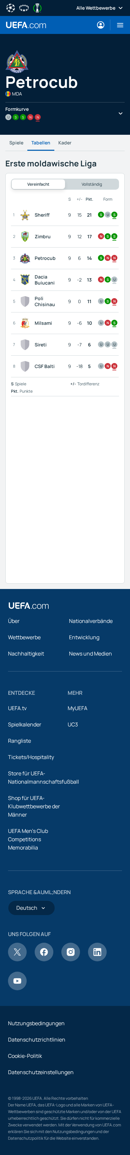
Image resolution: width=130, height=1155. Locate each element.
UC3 (73, 724)
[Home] (28, 605)
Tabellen (40, 142)
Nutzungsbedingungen (36, 1023)
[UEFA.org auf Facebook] (44, 959)
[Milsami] (26, 323)
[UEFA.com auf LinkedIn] (97, 959)
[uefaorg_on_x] (17, 959)
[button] (117, 25)
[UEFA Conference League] (37, 7)
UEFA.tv (17, 708)
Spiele (16, 142)
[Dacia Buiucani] (26, 280)
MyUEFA (77, 708)
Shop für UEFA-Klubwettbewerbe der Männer (34, 806)
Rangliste (19, 740)
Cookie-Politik (25, 1055)
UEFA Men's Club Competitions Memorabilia (28, 839)
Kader (64, 142)
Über (14, 621)
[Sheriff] (26, 215)
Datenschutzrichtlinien (36, 1039)
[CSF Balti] (26, 366)
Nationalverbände (91, 621)
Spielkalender (24, 724)
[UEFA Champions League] (10, 7)
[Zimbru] (26, 236)
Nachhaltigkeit (26, 653)
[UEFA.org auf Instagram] (70, 959)
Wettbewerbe (24, 637)
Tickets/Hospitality (31, 757)
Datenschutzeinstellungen (41, 1072)
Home (26, 25)
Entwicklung (84, 637)
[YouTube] (17, 988)
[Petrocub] (26, 258)
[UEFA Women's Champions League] (24, 7)
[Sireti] (26, 344)
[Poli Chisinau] (26, 301)
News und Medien (90, 653)
